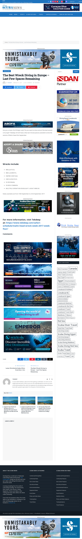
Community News (34, 478)
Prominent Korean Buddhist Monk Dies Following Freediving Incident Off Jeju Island (18, 2)
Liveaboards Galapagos (62, 298)
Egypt (60, 280)
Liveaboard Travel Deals (65, 312)
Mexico (69, 315)
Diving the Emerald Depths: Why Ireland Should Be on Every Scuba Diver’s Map (45, 409)
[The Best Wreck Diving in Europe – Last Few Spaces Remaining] (28, 103)
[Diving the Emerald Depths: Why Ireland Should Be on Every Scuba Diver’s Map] (45, 401)
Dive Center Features (61, 481)
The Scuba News (17, 513)
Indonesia (66, 286)
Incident (60, 286)
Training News (33, 499)
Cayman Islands (62, 272)
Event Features (60, 493)
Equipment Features (61, 490)
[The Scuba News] (14, 7)
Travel (41, 14)
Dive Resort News (34, 484)
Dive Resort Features (61, 484)
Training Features (60, 502)
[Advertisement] (41, 29)
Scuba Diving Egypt (67, 334)
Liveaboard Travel (64, 309)
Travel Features (60, 505)
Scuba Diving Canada (63, 331)
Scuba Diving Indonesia (64, 339)
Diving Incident (69, 277)
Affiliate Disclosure (50, 513)
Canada (73, 268)
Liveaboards (63, 292)
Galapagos (73, 284)
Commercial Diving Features (63, 475)
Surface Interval (51, 14)
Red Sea (61, 321)
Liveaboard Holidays (65, 289)
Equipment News (34, 490)
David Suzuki (71, 272)
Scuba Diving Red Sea (68, 346)
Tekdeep (10, 82)
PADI (67, 318)
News (15, 14)
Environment (70, 281)
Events (22, 14)
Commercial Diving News (35, 475)
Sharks (73, 353)
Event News (32, 493)
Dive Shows (69, 274)
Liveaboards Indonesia (62, 300)
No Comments (28, 82)
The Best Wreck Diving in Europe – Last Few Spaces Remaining (39, 370)
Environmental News (63, 284)
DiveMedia (37, 513)
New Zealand (61, 318)
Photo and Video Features (62, 499)
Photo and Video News (35, 496)
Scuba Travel (64, 349)
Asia (59, 269)
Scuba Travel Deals (64, 353)
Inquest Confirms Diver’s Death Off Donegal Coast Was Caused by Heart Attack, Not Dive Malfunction (28, 410)
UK (72, 356)
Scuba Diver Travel (67, 324)
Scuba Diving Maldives (66, 342)
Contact (72, 1)
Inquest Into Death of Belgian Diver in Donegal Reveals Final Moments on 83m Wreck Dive (11, 410)
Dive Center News (34, 481)
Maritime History (60, 496)
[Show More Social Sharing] (39, 87)
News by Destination (66, 14)
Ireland (72, 286)
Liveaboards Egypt (64, 296)
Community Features (61, 478)
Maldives (61, 315)
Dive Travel (61, 277)
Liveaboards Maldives (64, 303)
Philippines (72, 318)
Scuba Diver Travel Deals (65, 328)
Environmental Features (62, 487)
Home (10, 14)
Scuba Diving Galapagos (63, 337)
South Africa (60, 356)
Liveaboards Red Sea (65, 306)
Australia (64, 269)
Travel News (7, 71)
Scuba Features (31, 14)
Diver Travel (61, 275)
